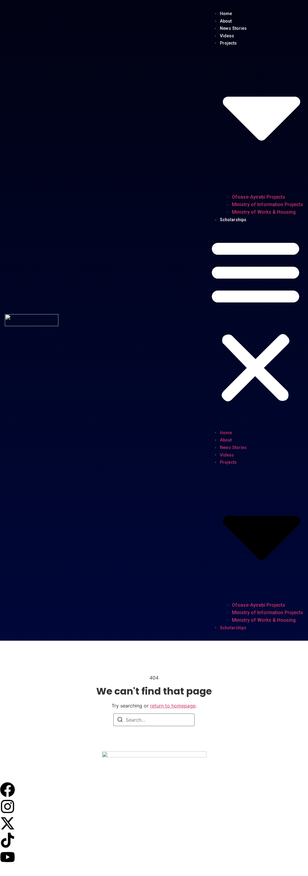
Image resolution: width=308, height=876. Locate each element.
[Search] (120, 720)
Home (226, 13)
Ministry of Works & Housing (264, 212)
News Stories (233, 28)
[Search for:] (154, 719)
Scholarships (233, 219)
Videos (227, 36)
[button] (255, 320)
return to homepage (173, 706)
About (226, 21)
